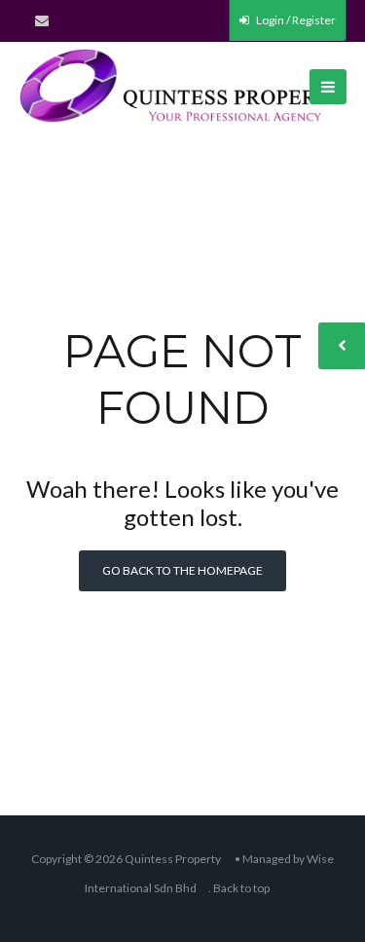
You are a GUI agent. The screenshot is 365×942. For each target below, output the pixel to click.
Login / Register (295, 20)
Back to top (241, 888)
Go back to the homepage (182, 570)
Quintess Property (173, 858)
